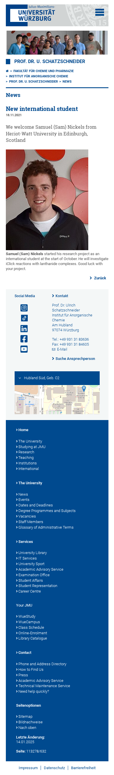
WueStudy (26, 616)
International (28, 468)
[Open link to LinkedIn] (22, 329)
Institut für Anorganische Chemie (38, 76)
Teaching (26, 457)
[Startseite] (7, 71)
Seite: (20, 751)
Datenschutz (54, 768)
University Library (32, 553)
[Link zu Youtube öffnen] (22, 349)
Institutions (27, 463)
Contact (24, 652)
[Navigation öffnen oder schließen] (99, 12)
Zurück (99, 278)
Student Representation (37, 586)
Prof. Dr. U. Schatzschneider (49, 61)
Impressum (28, 768)
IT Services (27, 558)
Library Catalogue (32, 638)
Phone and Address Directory (42, 664)
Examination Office (34, 575)
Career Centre (29, 591)
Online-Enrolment (32, 633)
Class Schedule (31, 627)
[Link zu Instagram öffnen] (22, 308)
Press (23, 675)
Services (25, 541)
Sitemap (25, 716)
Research (26, 452)
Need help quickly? (33, 691)
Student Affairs (30, 580)
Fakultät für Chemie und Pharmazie (43, 71)
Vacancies (27, 516)
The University (30, 441)
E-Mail (62, 349)
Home (23, 430)
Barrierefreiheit (83, 768)
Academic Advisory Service (40, 569)
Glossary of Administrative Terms (46, 527)
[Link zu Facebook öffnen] (22, 339)
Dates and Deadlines (35, 505)
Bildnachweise (30, 722)
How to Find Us (31, 669)
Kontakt (62, 296)
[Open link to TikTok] (22, 318)
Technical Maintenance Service (44, 686)
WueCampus (29, 622)
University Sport (31, 564)
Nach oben (27, 727)
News (67, 81)
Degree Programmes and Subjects (47, 510)
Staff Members (30, 522)
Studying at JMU (32, 447)
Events (24, 499)
